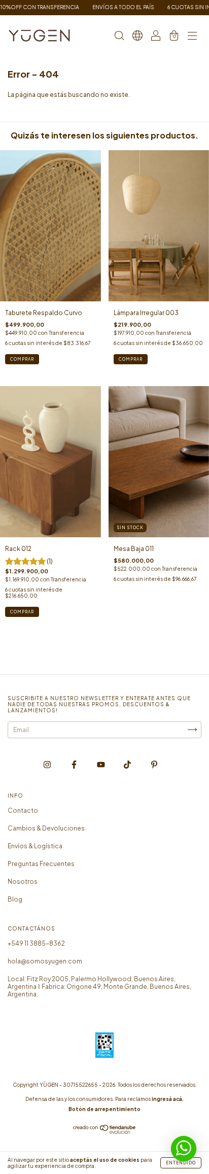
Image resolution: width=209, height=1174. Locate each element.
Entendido (181, 1162)
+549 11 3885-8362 (36, 943)
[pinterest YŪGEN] (154, 764)
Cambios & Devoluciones (46, 828)
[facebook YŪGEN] (74, 764)
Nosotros (23, 881)
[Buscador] (119, 37)
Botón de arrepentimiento (104, 1109)
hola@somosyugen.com (45, 961)
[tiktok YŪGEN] (127, 764)
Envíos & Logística (35, 846)
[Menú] (192, 37)
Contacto (23, 810)
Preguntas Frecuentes (41, 864)
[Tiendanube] (104, 1132)
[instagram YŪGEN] (47, 764)
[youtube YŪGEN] (101, 764)
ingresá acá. (168, 1099)
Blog (15, 899)
